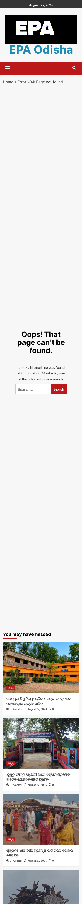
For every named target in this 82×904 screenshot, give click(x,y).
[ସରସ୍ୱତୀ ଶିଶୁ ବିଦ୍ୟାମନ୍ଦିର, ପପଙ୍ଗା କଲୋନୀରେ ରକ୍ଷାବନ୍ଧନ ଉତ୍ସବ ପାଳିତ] (41, 667)
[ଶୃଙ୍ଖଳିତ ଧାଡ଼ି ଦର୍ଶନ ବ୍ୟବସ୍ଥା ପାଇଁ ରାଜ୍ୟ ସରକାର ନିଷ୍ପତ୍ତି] (41, 819)
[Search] (74, 68)
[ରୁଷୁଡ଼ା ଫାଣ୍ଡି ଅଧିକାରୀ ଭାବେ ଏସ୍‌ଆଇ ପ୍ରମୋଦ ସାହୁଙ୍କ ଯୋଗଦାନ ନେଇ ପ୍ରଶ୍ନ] (41, 743)
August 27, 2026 (37, 709)
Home (8, 82)
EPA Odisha (41, 49)
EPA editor (16, 709)
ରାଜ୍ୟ (11, 687)
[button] (7, 67)
